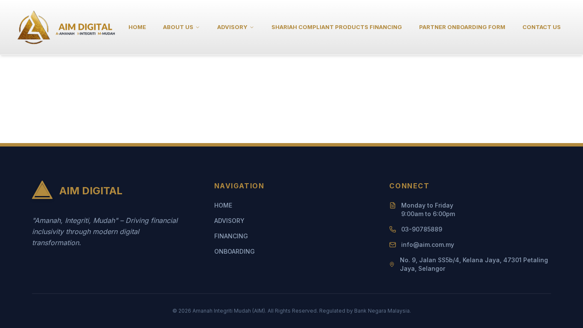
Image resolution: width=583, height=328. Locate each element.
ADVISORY (229, 220)
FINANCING (231, 236)
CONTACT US (541, 26)
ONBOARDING (234, 251)
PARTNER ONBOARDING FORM (462, 26)
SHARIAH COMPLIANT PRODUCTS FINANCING (336, 26)
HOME (137, 26)
